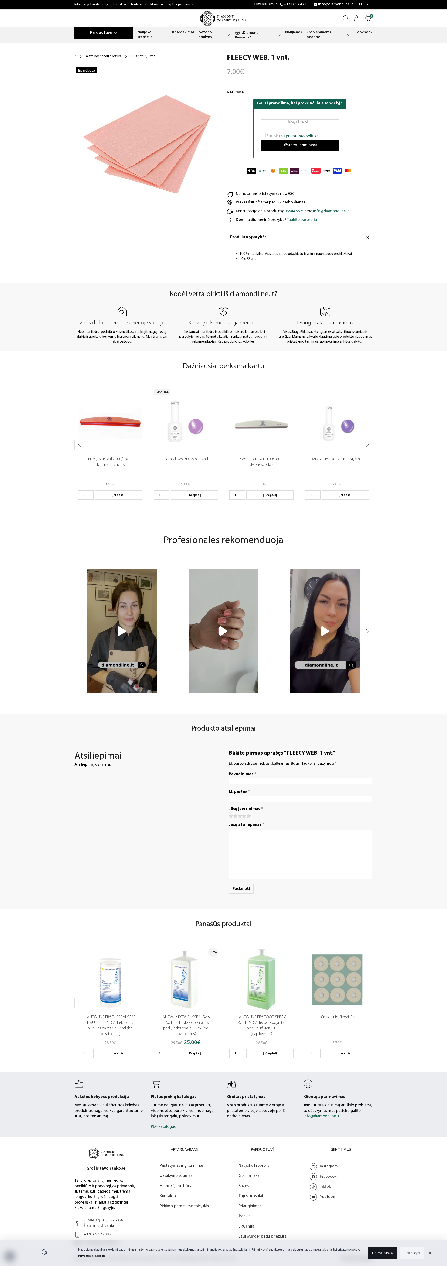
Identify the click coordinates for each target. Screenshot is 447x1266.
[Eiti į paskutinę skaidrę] (79, 445)
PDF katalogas (163, 1127)
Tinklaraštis (138, 4)
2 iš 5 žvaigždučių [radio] (235, 815)
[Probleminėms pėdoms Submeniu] (349, 35)
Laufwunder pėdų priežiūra (103, 56)
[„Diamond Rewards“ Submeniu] (279, 35)
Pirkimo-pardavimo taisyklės (184, 1206)
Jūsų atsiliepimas (246, 825)
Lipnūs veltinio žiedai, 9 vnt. (337, 1017)
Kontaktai (119, 4)
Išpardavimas (183, 32)
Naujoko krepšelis (144, 35)
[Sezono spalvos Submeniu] (228, 35)
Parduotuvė (101, 33)
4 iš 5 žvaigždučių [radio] (244, 815)
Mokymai (156, 4)
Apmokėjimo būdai (176, 1186)
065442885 (293, 211)
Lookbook (363, 32)
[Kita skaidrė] (367, 445)
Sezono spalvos (205, 35)
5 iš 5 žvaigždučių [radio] (248, 815)
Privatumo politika (92, 1256)
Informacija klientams (89, 4)
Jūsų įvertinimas (246, 809)
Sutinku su (292, 136)
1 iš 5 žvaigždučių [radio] (230, 815)
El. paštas (239, 792)
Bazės (244, 1186)
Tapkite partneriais (180, 4)
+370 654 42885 (297, 4)
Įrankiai (245, 1216)
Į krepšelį (118, 495)
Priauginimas (250, 1206)
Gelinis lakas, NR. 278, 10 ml (185, 459)
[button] (368, 18)
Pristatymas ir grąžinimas (182, 1166)
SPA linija (246, 1227)
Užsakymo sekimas (176, 1176)
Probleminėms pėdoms (319, 35)
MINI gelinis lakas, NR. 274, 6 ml (337, 459)
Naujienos (293, 32)
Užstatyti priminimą (299, 145)
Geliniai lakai (250, 1176)
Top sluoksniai (251, 1196)
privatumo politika (302, 136)
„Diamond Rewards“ (247, 35)
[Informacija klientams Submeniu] (106, 4)
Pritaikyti (412, 1253)
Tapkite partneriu (302, 220)
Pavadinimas (242, 774)
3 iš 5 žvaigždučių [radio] (239, 815)
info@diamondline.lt (335, 4)
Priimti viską (382, 1253)
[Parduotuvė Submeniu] (115, 33)
